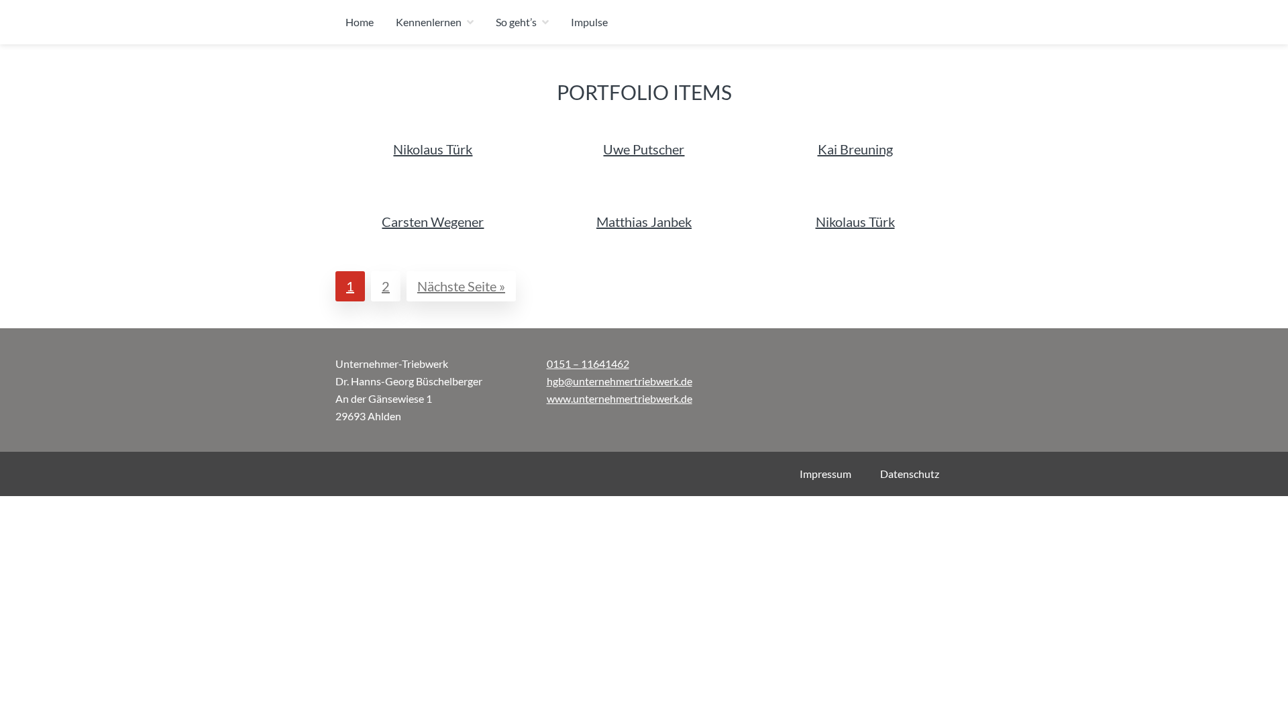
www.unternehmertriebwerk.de (619, 398)
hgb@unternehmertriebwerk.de (619, 381)
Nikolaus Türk (432, 149)
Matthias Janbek (644, 221)
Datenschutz (909, 473)
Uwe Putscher (643, 149)
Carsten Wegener (433, 221)
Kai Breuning (855, 149)
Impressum (825, 473)
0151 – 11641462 (588, 363)
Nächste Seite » (466, 285)
